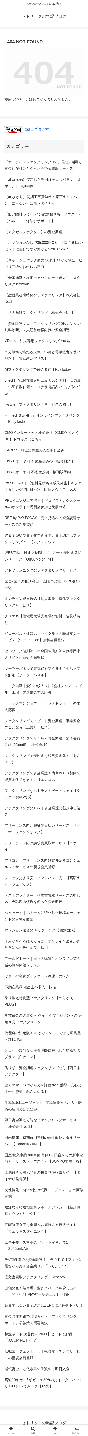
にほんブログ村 (36, 129)
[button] (79, 886)
